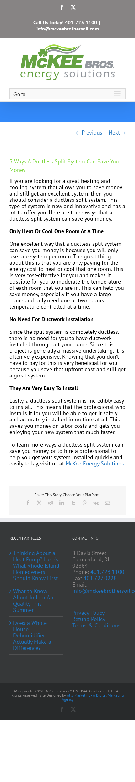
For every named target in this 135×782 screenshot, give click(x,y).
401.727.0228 (100, 578)
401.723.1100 (107, 571)
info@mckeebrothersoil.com (67, 28)
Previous (92, 132)
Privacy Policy (88, 613)
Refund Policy (88, 619)
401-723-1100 (81, 22)
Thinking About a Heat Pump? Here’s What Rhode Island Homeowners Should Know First (36, 565)
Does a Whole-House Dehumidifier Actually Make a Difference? (32, 635)
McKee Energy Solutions (95, 463)
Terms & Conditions (96, 625)
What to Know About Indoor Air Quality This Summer (33, 600)
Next (114, 132)
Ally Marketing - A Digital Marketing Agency (93, 697)
